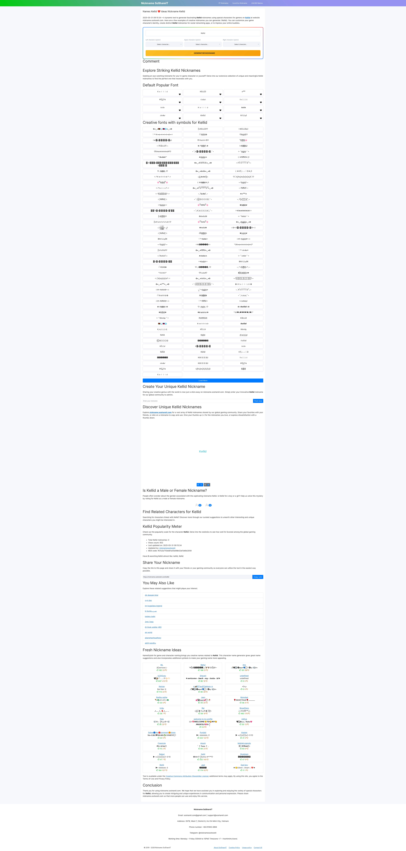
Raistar (162, 686)
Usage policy (247, 848)
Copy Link (258, 577)
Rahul (203, 665)
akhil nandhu (150, 643)
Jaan (203, 697)
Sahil (203, 754)
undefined (244, 676)
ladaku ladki (150, 616)
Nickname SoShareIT (154, 3)
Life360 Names (257, 3)
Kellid (247, 18)
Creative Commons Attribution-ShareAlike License (187, 776)
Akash (203, 743)
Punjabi (203, 732)
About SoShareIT (220, 848)
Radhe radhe (161, 697)
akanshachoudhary (153, 638)
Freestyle (162, 743)
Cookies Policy (234, 848)
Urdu (162, 708)
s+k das (148, 600)
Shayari (203, 676)
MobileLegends (244, 743)
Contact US (258, 848)
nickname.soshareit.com (161, 412)
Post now (258, 401)
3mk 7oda (149, 622)
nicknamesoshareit (167, 548)
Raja (162, 719)
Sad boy (244, 765)
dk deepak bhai (151, 595)
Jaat (203, 765)
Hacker (244, 732)
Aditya (244, 719)
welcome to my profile (203, 719)
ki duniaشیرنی (151, 611)
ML (161, 665)
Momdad (244, 697)
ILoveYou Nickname (240, 3)
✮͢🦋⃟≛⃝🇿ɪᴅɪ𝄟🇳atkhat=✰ (203, 686)
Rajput (162, 754)
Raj (203, 708)
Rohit (162, 765)
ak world (148, 632)
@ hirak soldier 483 (153, 627)
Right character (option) (231, 40)
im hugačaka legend (153, 606)
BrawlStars (244, 708)
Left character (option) (153, 40)
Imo (244, 665)
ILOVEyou (162, 676)
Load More (203, 380)
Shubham (244, 754)
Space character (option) (192, 40)
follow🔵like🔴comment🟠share (161, 732)
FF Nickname (223, 3)
